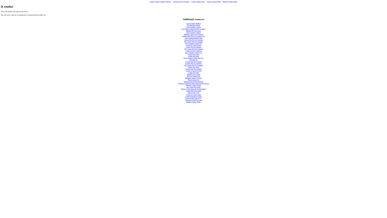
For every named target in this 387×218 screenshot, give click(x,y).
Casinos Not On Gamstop (181, 2)
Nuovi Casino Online (214, 2)
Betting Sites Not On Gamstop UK (193, 36)
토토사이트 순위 (193, 93)
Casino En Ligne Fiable (193, 95)
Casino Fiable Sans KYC (193, 98)
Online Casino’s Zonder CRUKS (160, 2)
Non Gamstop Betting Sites (193, 38)
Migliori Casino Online (230, 2)
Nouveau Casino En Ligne (193, 100)
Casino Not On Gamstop (193, 47)
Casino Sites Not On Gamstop (193, 40)
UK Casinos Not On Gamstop (193, 65)
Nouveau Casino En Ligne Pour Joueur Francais (193, 83)
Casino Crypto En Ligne (193, 71)
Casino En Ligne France (193, 45)
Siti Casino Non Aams (193, 87)
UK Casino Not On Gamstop (193, 42)
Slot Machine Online (193, 25)
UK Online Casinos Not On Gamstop (193, 29)
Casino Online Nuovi (198, 2)
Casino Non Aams (193, 54)
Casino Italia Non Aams (193, 91)
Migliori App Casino (193, 74)
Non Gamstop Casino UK (193, 43)
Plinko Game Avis (193, 80)
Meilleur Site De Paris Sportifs (193, 82)
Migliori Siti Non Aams (193, 31)
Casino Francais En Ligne (193, 96)
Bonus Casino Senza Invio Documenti (193, 89)
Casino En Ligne (193, 72)
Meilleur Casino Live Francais (193, 34)
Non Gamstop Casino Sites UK (194, 58)
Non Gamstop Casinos (193, 27)
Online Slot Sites (193, 56)
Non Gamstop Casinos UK (193, 52)
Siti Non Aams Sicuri (193, 76)
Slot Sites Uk (193, 60)
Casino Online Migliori (193, 23)
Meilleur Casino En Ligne (193, 78)
